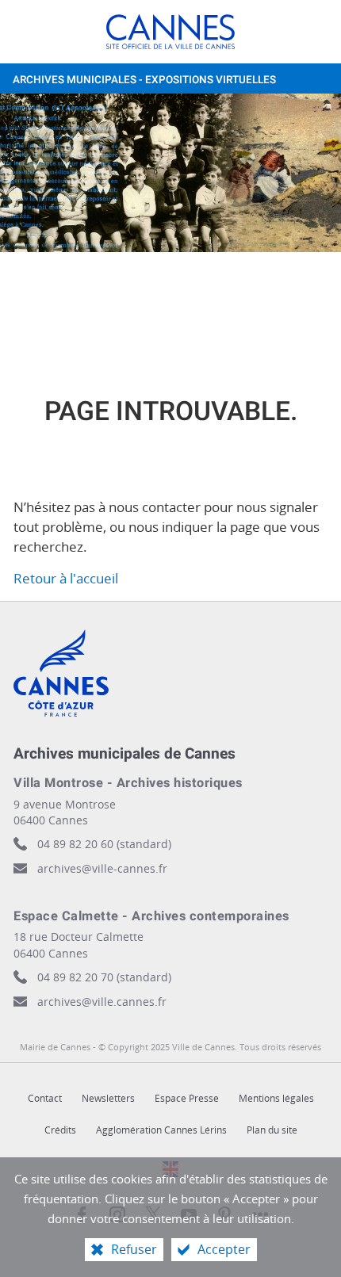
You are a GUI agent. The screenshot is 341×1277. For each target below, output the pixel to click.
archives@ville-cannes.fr (102, 868)
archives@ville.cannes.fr (102, 1001)
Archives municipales (144, 80)
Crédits (60, 1130)
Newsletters (108, 1098)
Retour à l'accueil (65, 578)
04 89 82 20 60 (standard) (104, 843)
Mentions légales (276, 1098)
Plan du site (272, 1130)
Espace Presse (187, 1098)
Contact (45, 1098)
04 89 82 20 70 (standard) (104, 977)
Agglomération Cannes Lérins (161, 1130)
